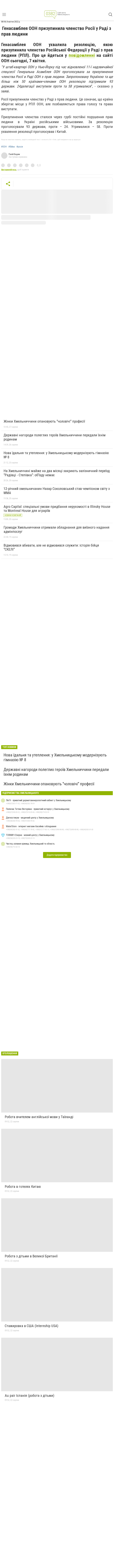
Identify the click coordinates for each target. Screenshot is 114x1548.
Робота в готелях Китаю (23, 1187)
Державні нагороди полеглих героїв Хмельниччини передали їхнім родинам (55, 437)
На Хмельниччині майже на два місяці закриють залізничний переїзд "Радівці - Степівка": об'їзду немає (57, 473)
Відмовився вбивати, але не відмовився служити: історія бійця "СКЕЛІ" (51, 547)
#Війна (11, 146)
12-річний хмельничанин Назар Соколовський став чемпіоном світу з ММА (57, 491)
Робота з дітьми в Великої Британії (31, 1256)
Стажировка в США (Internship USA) (31, 1326)
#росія (19, 146)
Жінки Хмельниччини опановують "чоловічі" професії (44, 421)
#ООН (4, 146)
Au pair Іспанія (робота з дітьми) (29, 1395)
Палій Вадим (14, 154)
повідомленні (82, 55)
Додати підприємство (57, 855)
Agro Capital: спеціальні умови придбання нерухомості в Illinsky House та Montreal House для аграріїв (57, 509)
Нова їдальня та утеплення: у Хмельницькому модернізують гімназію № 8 (56, 455)
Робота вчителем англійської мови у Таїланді (39, 1117)
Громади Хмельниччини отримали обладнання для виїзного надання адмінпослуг (56, 529)
